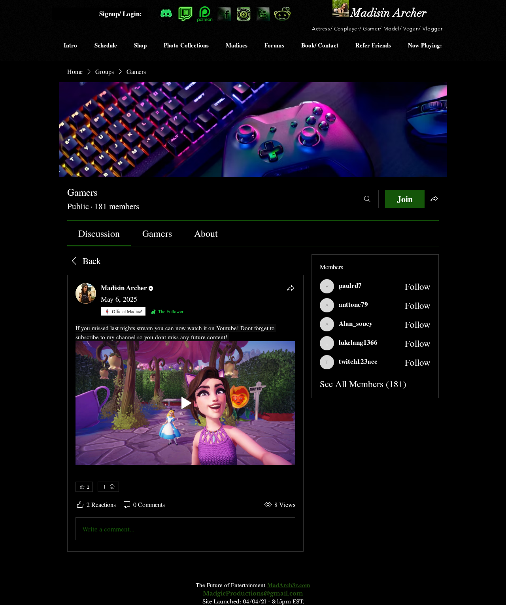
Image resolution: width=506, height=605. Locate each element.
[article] (185, 413)
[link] (99, 233)
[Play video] (185, 403)
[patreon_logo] (204, 14)
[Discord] (166, 14)
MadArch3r (282, 584)
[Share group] (434, 198)
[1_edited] (340, 8)
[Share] (290, 288)
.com (304, 584)
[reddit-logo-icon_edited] (282, 14)
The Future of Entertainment (231, 585)
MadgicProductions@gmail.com (253, 593)
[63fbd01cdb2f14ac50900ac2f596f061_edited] (185, 14)
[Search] (367, 199)
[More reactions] (108, 487)
